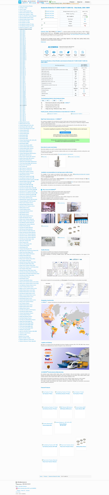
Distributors (25, 2)
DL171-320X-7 (23, 95)
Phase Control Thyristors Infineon (26, 202)
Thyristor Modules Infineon (25, 209)
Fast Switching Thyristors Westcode (27, 222)
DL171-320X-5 (23, 92)
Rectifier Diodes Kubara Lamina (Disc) (27, 290)
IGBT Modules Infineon (24, 214)
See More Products (23, 486)
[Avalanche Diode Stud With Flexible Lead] (49, 11)
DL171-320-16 (23, 88)
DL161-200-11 (23, 39)
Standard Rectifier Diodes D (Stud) (26, 19)
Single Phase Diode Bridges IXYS (26, 252)
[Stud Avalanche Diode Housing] (49, 13)
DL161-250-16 (23, 73)
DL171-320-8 (22, 81)
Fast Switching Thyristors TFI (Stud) (27, 25)
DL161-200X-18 (23, 59)
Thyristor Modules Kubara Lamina (26, 296)
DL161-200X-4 (23, 45)
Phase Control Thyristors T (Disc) (26, 12)
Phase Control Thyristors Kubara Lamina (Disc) (29, 281)
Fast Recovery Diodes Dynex (25, 257)
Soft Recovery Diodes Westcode (26, 229)
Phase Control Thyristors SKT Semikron (28, 156)
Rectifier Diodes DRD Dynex (25, 255)
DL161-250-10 (23, 68)
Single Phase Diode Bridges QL (26, 321)
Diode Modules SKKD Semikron (26, 150)
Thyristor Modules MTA (24, 133)
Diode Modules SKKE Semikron (26, 151)
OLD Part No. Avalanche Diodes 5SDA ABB (28, 189)
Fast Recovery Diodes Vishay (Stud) (27, 275)
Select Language (32, 2)
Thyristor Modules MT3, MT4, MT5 (27, 125)
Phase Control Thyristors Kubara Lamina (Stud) (29, 283)
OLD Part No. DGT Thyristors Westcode (28, 237)
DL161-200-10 (23, 38)
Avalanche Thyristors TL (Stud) (26, 27)
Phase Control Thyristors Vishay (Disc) (27, 258)
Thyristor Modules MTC (24, 130)
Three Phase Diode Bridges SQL (26, 326)
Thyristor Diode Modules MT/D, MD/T (27, 128)
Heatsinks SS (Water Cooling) (24, 337)
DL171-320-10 (23, 83)
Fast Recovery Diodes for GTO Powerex (28, 309)
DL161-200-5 (22, 31)
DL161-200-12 (23, 40)
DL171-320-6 (22, 78)
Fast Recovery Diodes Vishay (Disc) (27, 263)
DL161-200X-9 (23, 52)
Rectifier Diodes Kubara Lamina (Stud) (27, 291)
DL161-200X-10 (23, 53)
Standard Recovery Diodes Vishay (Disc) (28, 262)
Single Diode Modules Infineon (26, 217)
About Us (79, 2)
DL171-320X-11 (23, 100)
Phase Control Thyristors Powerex (26, 301)
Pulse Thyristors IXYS (24, 242)
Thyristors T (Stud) (23, 7)
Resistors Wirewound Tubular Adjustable (28, 341)
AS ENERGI (41, 2)
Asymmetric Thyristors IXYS (25, 240)
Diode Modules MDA (24, 138)
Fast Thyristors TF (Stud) (25, 22)
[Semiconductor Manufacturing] (48, 206)
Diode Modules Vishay (24, 278)
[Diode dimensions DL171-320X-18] (76, 113)
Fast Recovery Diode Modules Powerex (27, 319)
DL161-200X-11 (23, 54)
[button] (52, 1)
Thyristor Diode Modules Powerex (26, 313)
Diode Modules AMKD (24, 143)
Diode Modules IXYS (24, 247)
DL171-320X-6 (23, 94)
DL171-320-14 (23, 87)
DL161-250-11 (23, 69)
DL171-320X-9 (23, 97)
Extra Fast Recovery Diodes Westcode (27, 230)
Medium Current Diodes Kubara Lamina (28, 295)
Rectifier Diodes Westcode (25, 225)
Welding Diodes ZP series (25, 123)
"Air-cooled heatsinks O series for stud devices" (80, 34)
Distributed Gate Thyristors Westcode (27, 224)
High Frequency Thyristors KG (26, 168)
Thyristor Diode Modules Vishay (26, 280)
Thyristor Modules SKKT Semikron (26, 146)
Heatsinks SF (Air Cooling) (24, 336)
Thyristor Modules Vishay (25, 276)
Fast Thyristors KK (23, 166)
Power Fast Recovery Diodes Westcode (28, 232)
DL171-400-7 (22, 110)
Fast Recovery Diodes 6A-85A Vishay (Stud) (28, 272)
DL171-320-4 (22, 76)
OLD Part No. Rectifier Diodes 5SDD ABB (28, 188)
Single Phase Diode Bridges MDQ (26, 324)
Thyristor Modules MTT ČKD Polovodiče (28, 201)
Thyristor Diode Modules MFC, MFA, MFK (28, 140)
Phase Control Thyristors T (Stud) (26, 14)
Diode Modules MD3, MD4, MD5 (26, 127)
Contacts (87, 2)
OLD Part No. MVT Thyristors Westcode (28, 235)
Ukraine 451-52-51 (30, 1)
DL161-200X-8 (23, 50)
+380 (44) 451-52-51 (26, 484)
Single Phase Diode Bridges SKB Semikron (28, 161)
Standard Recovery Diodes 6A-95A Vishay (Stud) (29, 273)
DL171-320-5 (22, 77)
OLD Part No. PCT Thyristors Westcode (28, 234)
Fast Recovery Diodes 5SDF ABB (26, 186)
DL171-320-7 (22, 80)
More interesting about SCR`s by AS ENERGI (27, 488)
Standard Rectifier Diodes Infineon (26, 204)
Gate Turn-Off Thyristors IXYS (26, 244)
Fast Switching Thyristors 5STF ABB (27, 178)
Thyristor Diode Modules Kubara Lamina (28, 300)
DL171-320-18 (23, 90)
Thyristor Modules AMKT (25, 141)
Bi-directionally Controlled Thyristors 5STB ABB (29, 179)
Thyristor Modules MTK (24, 131)
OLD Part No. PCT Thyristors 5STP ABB (28, 191)
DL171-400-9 (22, 113)
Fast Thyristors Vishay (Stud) (25, 268)
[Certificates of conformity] (65, 267)
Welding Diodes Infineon (24, 207)
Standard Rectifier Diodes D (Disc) (26, 17)
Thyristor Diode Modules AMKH (26, 145)
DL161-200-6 (22, 33)
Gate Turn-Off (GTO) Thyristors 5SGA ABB (28, 331)
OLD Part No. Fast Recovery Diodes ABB (28, 194)
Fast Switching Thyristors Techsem (27, 173)
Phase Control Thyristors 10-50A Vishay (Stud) (29, 267)
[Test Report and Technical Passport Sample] (65, 289)
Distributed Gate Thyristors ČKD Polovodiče (28, 199)
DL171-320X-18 (23, 105)
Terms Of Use (18, 492)
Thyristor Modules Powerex (25, 314)
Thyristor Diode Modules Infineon (26, 211)
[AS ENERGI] (19, 2)
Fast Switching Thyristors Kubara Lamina (28, 285)
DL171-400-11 (23, 115)
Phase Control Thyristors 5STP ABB (27, 176)
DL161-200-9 (22, 37)
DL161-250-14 (23, 72)
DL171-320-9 (22, 82)
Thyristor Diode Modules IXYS (26, 248)
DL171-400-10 (23, 114)
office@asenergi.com (43, 1)
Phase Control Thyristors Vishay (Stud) (27, 265)
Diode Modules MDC (24, 135)
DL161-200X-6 (23, 48)
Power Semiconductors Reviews (26, 6)
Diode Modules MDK (24, 136)
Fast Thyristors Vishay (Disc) (25, 260)
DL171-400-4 (22, 106)
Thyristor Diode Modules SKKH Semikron (28, 153)
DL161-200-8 (22, 35)
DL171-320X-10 (23, 99)
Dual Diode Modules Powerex (25, 318)
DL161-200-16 (23, 43)
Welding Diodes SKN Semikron (26, 160)
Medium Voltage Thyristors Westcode (27, 220)
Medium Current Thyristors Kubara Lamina (28, 288)
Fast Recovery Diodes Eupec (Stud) (27, 239)
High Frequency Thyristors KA (26, 169)
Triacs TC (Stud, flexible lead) (25, 11)
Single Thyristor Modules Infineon (26, 216)
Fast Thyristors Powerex (24, 303)
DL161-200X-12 (23, 56)
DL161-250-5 (22, 62)
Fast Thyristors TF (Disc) (25, 20)
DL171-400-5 (22, 107)
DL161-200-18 (23, 44)
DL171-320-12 (23, 86)
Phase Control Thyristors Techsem (26, 171)
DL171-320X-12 (23, 101)
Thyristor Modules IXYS (24, 245)
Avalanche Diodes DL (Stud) (26, 29)
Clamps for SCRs (23, 334)
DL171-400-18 (23, 120)
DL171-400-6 (22, 109)
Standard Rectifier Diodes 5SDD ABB (27, 181)
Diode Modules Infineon (24, 212)
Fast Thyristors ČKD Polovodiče (26, 197)
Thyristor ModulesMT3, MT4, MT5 (63, 424)
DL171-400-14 (23, 118)
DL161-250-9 (22, 67)
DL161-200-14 (23, 42)
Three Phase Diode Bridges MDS (26, 328)
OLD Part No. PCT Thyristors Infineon (27, 206)
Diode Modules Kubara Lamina (26, 298)
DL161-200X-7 (23, 49)
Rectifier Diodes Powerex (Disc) (26, 306)
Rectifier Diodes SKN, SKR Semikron (27, 158)
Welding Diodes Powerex (25, 308)
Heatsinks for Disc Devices (25, 329)
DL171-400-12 (23, 116)
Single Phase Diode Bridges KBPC (26, 323)
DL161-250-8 (22, 66)
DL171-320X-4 (23, 91)
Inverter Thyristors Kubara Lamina (26, 286)
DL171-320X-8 (23, 96)
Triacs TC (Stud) (23, 9)
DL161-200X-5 (23, 47)
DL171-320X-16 (23, 104)
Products (72, 2)
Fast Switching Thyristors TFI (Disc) (27, 24)
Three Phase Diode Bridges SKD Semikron (28, 163)
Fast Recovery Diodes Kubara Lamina (27, 293)
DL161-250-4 (22, 61)
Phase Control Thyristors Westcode (27, 219)
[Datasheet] (85, 25)
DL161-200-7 (22, 34)
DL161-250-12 (23, 71)
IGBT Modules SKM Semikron (26, 155)
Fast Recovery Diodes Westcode (26, 227)
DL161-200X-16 (23, 58)
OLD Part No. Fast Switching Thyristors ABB (28, 192)
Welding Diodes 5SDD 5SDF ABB (26, 184)
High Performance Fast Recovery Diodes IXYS (29, 250)
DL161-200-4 (22, 30)
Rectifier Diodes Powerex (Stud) (26, 304)
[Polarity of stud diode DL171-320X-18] (52, 113)
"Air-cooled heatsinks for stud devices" (65, 154)
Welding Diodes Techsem (25, 174)
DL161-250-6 (22, 63)
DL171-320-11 (23, 85)
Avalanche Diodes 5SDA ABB (25, 183)
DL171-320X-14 (23, 102)
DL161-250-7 (22, 64)
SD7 (85, 21)
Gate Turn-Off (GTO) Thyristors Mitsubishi (28, 16)
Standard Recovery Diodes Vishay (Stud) (28, 270)
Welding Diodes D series (24, 122)
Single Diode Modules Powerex (26, 316)
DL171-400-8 (22, 111)
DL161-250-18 (23, 75)
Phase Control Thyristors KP (25, 164)
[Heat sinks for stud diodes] (43, 156)
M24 (85, 19)
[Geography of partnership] (65, 322)
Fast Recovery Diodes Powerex (26, 311)
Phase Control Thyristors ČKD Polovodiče (28, 196)
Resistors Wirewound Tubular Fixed (27, 339)
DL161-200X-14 (23, 57)
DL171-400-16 (23, 119)
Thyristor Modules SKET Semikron (26, 148)
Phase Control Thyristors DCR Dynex (27, 253)
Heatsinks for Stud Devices (25, 332)
